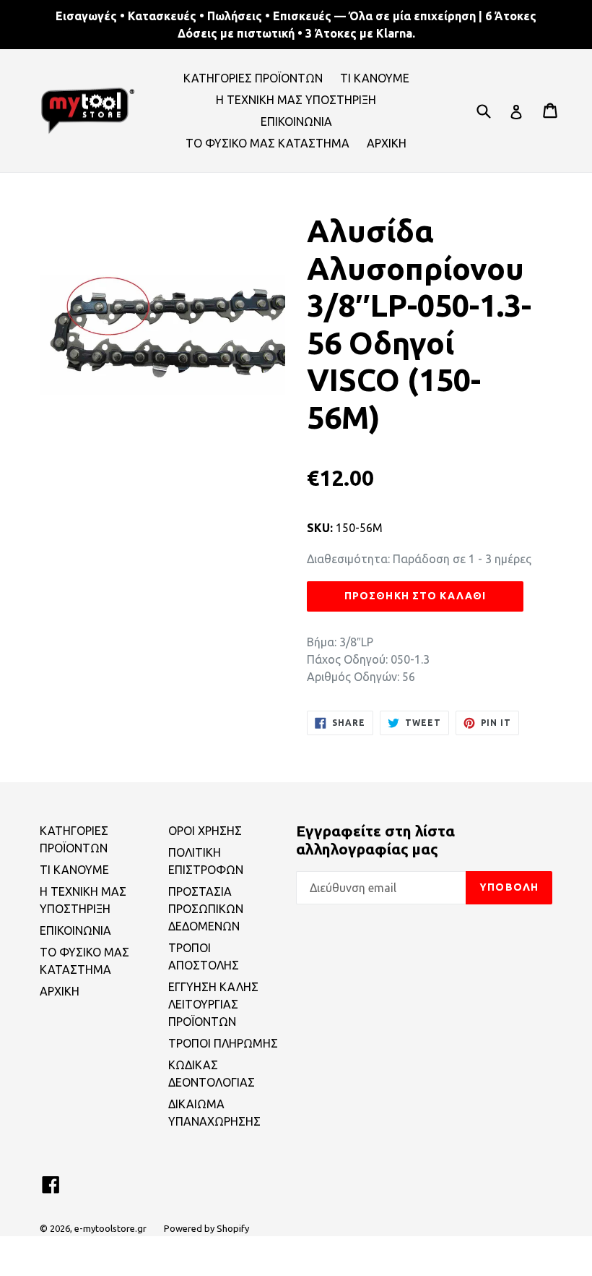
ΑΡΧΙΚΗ (386, 143)
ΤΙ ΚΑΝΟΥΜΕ (374, 78)
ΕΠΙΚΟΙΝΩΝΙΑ (296, 121)
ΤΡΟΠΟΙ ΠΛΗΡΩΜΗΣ (223, 1043)
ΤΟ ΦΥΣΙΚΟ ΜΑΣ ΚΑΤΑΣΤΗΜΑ (267, 143)
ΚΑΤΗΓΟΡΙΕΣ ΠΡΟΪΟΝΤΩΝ (253, 78)
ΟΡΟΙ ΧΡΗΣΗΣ (205, 830)
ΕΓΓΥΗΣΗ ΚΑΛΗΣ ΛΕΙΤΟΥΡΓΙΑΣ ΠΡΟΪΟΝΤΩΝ (213, 1004)
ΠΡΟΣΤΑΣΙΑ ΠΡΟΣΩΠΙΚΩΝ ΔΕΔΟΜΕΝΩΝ (205, 909)
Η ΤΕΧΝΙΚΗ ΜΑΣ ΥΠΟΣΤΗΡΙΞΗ (296, 99)
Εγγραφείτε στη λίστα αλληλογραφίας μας (375, 839)
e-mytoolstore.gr (110, 1228)
